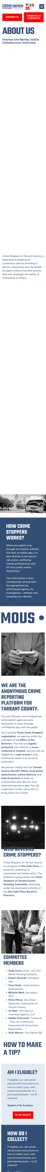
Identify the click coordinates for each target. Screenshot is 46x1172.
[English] (28, 5)
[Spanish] (32, 5)
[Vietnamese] (28, 8)
